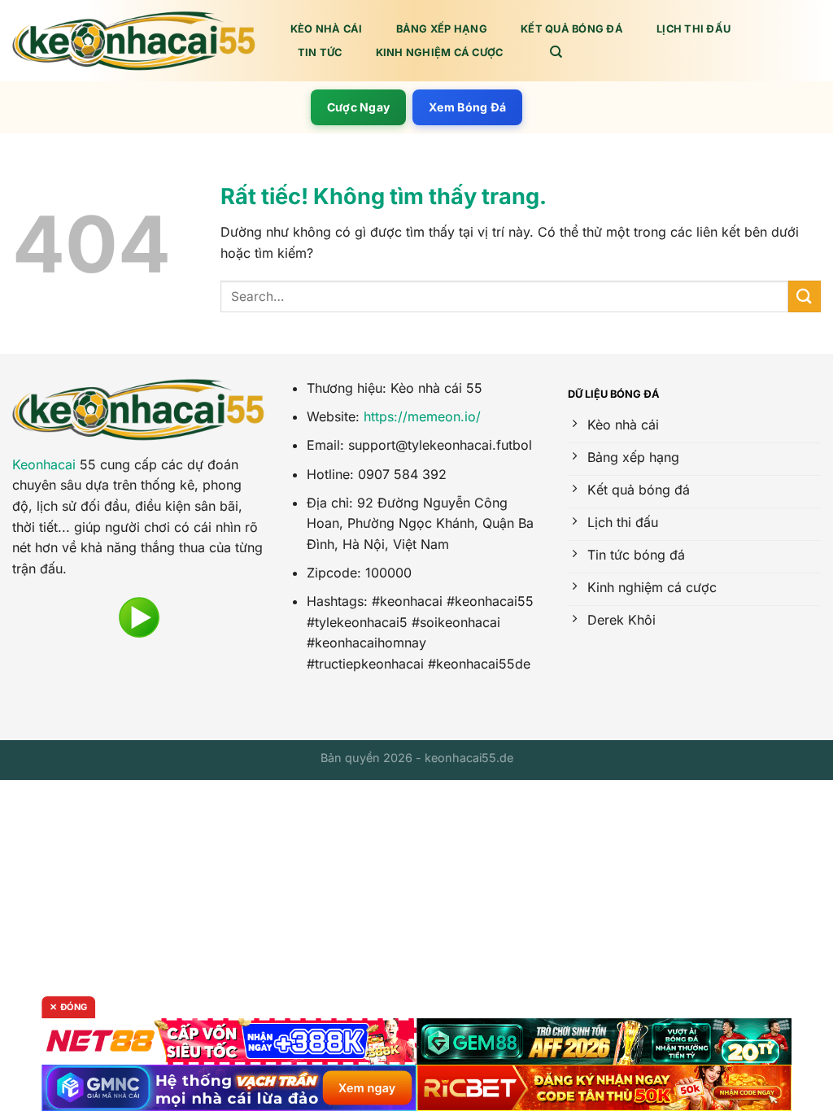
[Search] (556, 52)
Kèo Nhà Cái (326, 29)
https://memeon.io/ (422, 416)
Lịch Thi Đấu (693, 29)
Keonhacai (44, 464)
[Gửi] (804, 296)
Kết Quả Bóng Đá (572, 29)
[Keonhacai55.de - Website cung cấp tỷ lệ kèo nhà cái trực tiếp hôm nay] (134, 41)
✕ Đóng (68, 1007)
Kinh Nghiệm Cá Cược (440, 52)
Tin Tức (320, 52)
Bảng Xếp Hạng (441, 29)
